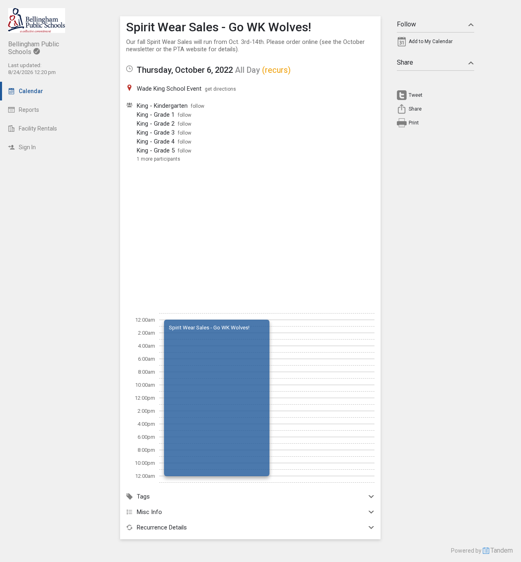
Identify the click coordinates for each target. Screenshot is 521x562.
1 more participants (158, 159)
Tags (143, 496)
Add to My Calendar (431, 41)
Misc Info (149, 512)
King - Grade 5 (156, 150)
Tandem (501, 550)
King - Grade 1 (156, 114)
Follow (406, 24)
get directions (220, 89)
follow (197, 106)
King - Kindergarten (162, 105)
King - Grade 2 (156, 123)
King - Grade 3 (156, 132)
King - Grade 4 (156, 141)
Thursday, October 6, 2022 (185, 70)
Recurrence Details (162, 527)
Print (414, 123)
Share (405, 62)
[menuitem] (435, 43)
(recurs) (276, 70)
